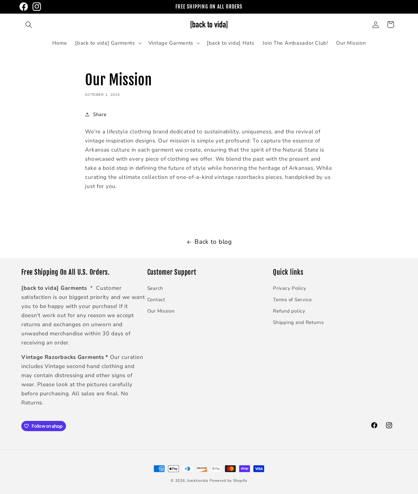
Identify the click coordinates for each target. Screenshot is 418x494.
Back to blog (213, 241)
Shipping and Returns (298, 322)
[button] (28, 24)
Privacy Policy (289, 288)
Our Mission (161, 311)
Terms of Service (292, 299)
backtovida (197, 480)
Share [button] (99, 114)
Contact (156, 299)
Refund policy (289, 311)
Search (155, 288)
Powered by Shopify (228, 480)
